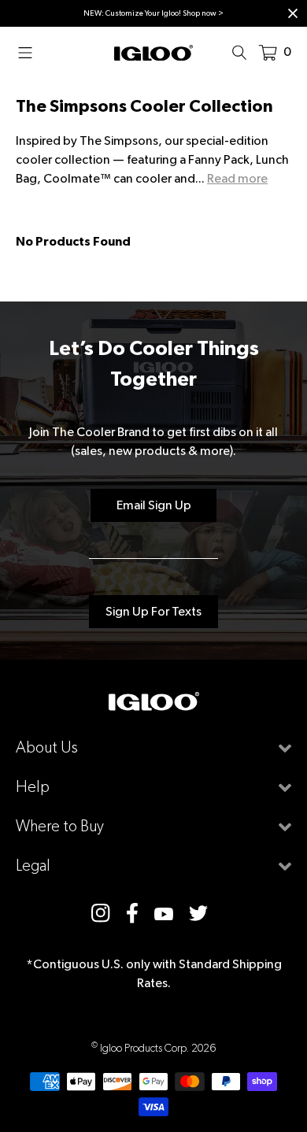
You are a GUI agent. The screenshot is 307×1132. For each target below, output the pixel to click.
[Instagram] (100, 913)
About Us (47, 747)
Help (33, 787)
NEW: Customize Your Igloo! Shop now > (153, 13)
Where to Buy (60, 826)
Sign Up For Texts (153, 611)
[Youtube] (163, 913)
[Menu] (30, 52)
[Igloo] (153, 52)
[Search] (244, 52)
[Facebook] (132, 913)
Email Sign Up (154, 505)
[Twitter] (198, 913)
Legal (33, 865)
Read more (237, 178)
